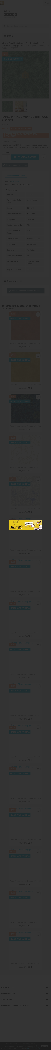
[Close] (39, 522)
